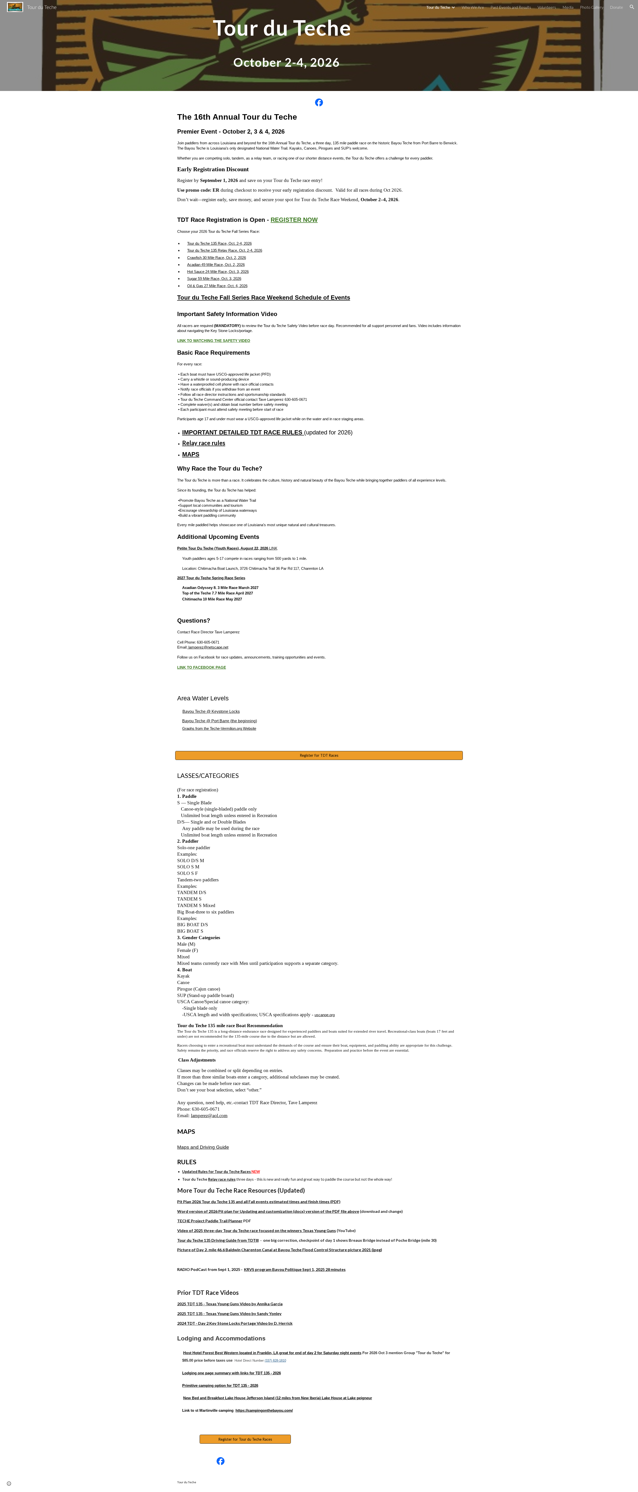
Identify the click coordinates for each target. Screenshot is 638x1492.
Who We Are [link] (473, 7)
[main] (282, 45)
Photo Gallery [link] (591, 7)
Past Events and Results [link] (510, 7)
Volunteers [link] (547, 7)
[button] (632, 7)
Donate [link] (616, 7)
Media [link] (567, 7)
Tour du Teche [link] (438, 7)
